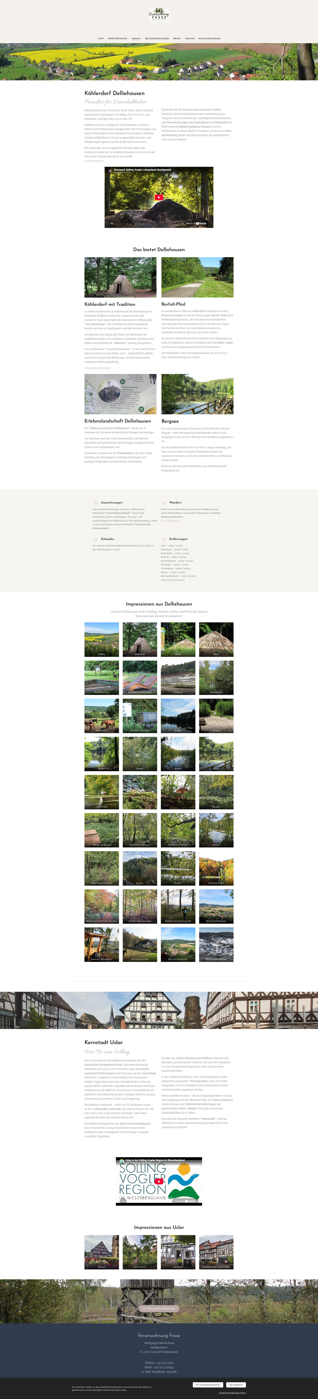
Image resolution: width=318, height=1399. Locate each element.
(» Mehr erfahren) (93, 160)
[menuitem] (102, 39)
